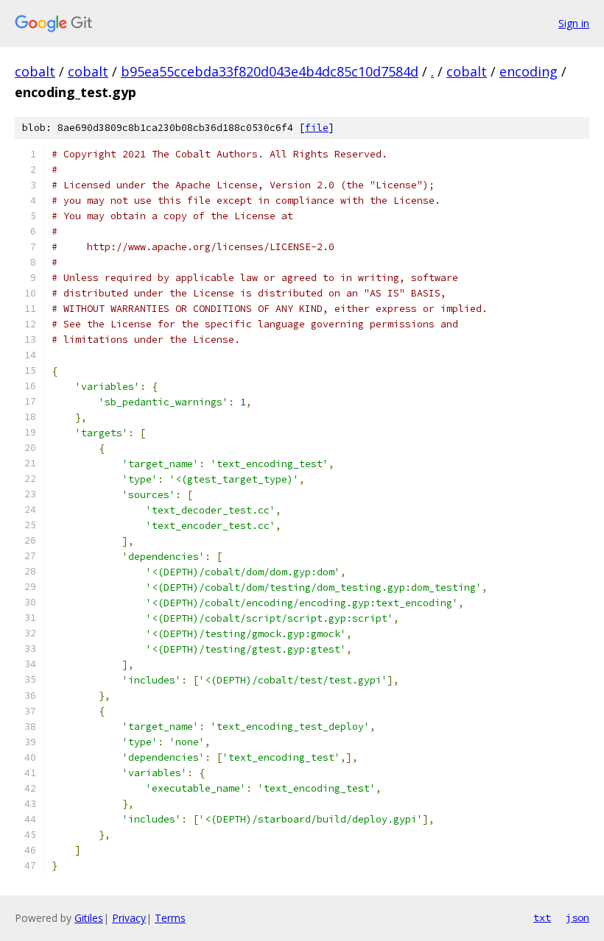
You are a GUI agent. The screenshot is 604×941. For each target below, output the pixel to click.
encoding (528, 71)
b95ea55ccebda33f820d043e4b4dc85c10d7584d (269, 71)
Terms (170, 918)
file (317, 127)
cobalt (35, 71)
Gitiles (88, 918)
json (577, 917)
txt (542, 917)
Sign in (573, 23)
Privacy (129, 918)
